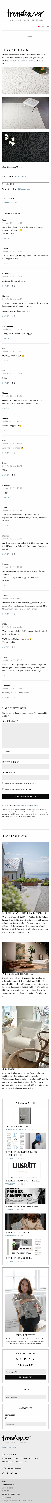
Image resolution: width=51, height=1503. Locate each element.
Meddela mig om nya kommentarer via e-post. (20, 783)
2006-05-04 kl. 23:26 (12, 626)
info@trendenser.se (9, 1447)
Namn (6, 751)
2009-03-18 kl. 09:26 (12, 688)
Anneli (5, 248)
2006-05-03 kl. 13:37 (12, 443)
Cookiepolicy (35, 805)
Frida (4, 623)
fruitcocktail (7, 326)
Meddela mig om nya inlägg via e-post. (18, 789)
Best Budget (10, 1415)
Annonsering (7, 1488)
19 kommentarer (24, 189)
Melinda (5, 535)
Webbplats (8, 772)
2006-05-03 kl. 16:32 (12, 465)
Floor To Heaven (27, 60)
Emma (5, 393)
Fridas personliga (23, 1459)
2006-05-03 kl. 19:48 (12, 488)
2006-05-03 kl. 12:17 (12, 421)
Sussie (4, 462)
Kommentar (10, 720)
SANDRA (6, 273)
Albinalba (6, 685)
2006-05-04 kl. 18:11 (12, 598)
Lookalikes (7, 1462)
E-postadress (10, 761)
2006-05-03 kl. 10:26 (12, 395)
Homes (38, 1459)
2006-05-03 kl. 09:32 (12, 373)
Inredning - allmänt (20, 176)
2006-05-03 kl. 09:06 (12, 251)
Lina (4, 220)
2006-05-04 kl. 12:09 (12, 567)
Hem (4, 1482)
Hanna (5, 418)
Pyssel (19, 1462)
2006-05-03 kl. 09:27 (12, 298)
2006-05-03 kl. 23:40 (12, 538)
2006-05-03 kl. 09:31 (12, 351)
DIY (6, 1418)
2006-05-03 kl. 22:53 (12, 510)
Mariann (5, 564)
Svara (5, 238)
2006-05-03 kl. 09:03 (12, 223)
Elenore (5, 296)
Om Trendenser (8, 1485)
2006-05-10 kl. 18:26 (12, 660)
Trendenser (25, 15)
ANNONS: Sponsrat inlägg (16, 1129)
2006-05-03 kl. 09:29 (12, 329)
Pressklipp (10, 1158)
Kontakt (5, 1491)
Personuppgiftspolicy (23, 805)
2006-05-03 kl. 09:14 (12, 276)
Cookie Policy (7, 1497)
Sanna (4, 348)
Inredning (7, 1459)
